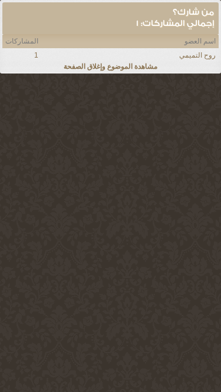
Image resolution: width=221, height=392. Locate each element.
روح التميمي (197, 55)
